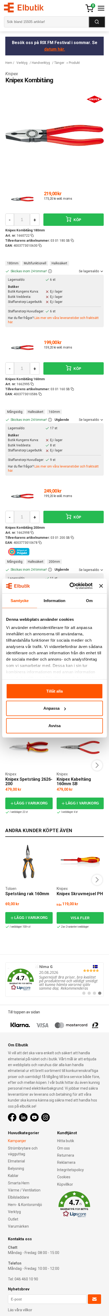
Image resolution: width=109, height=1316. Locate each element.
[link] (54, 980)
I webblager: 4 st (69, 811)
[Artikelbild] (22, 199)
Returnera (65, 1155)
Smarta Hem (18, 1183)
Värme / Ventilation (24, 1190)
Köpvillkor (65, 1184)
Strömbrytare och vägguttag (23, 1151)
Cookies (63, 1177)
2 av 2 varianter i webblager (75, 926)
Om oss (63, 1148)
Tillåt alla (54, 691)
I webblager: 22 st (19, 811)
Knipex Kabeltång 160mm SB (74, 781)
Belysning (16, 1168)
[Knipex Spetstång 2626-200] (29, 747)
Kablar (13, 1176)
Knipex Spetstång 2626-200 (28, 781)
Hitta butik (65, 1141)
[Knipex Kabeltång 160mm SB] (80, 747)
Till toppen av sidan (24, 1012)
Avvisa (54, 725)
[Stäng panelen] (101, 586)
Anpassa (51, 708)
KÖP (76, 220)
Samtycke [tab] (20, 600)
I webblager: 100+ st (20, 926)
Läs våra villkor (20, 1310)
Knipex (11, 73)
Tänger (59, 63)
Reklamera (66, 1162)
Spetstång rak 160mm (27, 893)
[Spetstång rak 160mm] (29, 862)
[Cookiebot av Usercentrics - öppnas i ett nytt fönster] (70, 586)
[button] (50, 271)
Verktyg (22, 63)
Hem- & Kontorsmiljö (25, 1205)
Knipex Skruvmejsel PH (80, 893)
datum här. (54, 49)
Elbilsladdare (18, 1197)
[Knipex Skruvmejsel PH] (80, 862)
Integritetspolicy (70, 1170)
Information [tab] (54, 600)
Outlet (13, 1219)
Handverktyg (41, 63)
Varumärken (18, 1226)
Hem (8, 63)
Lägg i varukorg (31, 803)
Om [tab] (89, 600)
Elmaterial (16, 1161)
